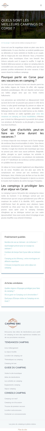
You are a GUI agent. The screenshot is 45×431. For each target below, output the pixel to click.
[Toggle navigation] (41, 5)
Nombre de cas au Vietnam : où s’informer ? (21, 242)
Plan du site (22, 430)
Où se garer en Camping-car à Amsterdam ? (21, 295)
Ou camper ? (6, 43)
